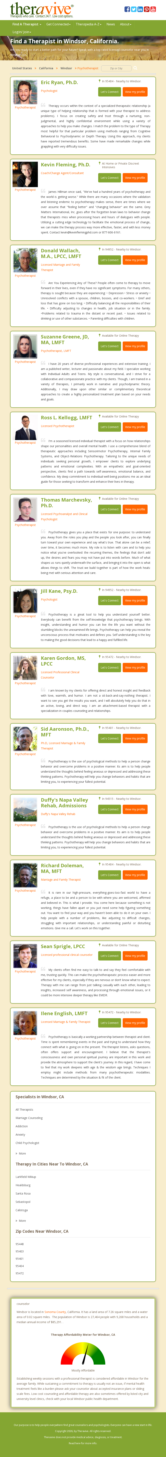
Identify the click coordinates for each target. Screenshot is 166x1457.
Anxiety (20, 1134)
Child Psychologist (27, 1143)
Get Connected (57, 24)
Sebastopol (23, 1202)
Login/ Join (21, 32)
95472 (20, 1273)
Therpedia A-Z (87, 24)
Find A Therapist (26, 24)
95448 (20, 1244)
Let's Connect (110, 92)
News (110, 24)
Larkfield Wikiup (26, 1177)
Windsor (66, 68)
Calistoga (22, 1210)
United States (22, 68)
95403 (20, 1251)
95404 (20, 1266)
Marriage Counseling (29, 1118)
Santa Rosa (23, 1193)
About (124, 24)
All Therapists (24, 1109)
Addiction (22, 1126)
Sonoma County (55, 1312)
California (46, 68)
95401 (20, 1259)
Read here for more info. (83, 1443)
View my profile (135, 92)
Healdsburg (23, 1185)
